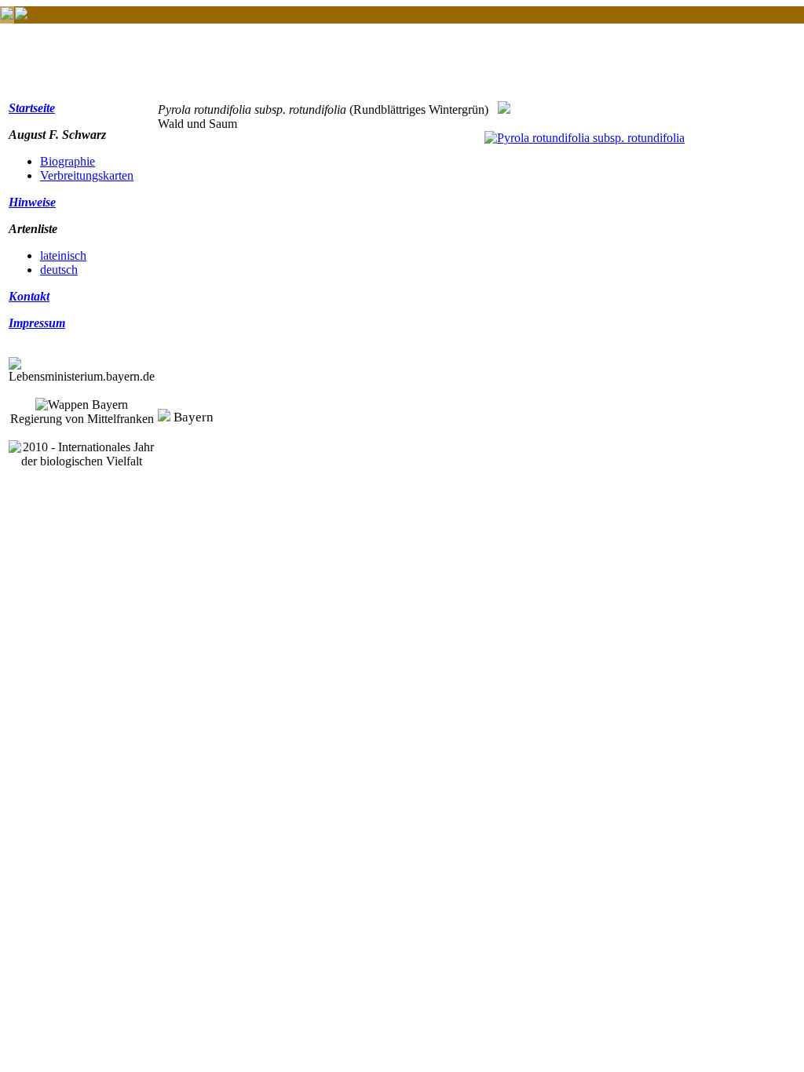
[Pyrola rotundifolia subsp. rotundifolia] (584, 137)
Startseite (32, 108)
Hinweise (32, 202)
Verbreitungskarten (86, 175)
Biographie (67, 161)
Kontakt (29, 296)
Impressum (37, 323)
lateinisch (63, 255)
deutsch (59, 269)
